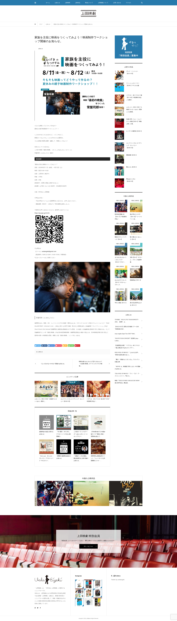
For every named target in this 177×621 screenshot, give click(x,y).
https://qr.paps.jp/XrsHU (42, 213)
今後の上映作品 (88, 478)
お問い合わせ (117, 2)
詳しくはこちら (88, 546)
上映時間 (67, 2)
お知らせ (40, 352)
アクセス (128, 2)
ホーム (48, 2)
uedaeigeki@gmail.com (49, 251)
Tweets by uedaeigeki (117, 579)
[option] (53, 493)
